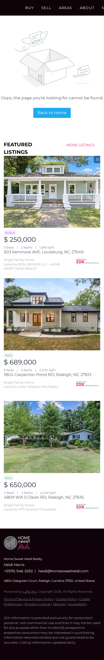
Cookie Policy (66, 599)
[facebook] (6, 649)
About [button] (87, 8)
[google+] (46, 649)
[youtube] (36, 649)
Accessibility (77, 604)
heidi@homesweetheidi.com (63, 571)
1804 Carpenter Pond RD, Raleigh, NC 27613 (47, 374)
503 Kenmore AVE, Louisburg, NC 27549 (44, 252)
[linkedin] (16, 649)
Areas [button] (65, 8)
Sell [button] (46, 8)
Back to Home (52, 112)
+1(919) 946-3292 (18, 571)
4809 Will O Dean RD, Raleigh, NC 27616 (44, 497)
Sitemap (59, 604)
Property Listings (37, 604)
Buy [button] (29, 8)
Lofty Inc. (30, 591)
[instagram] (26, 649)
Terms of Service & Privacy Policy (29, 599)
